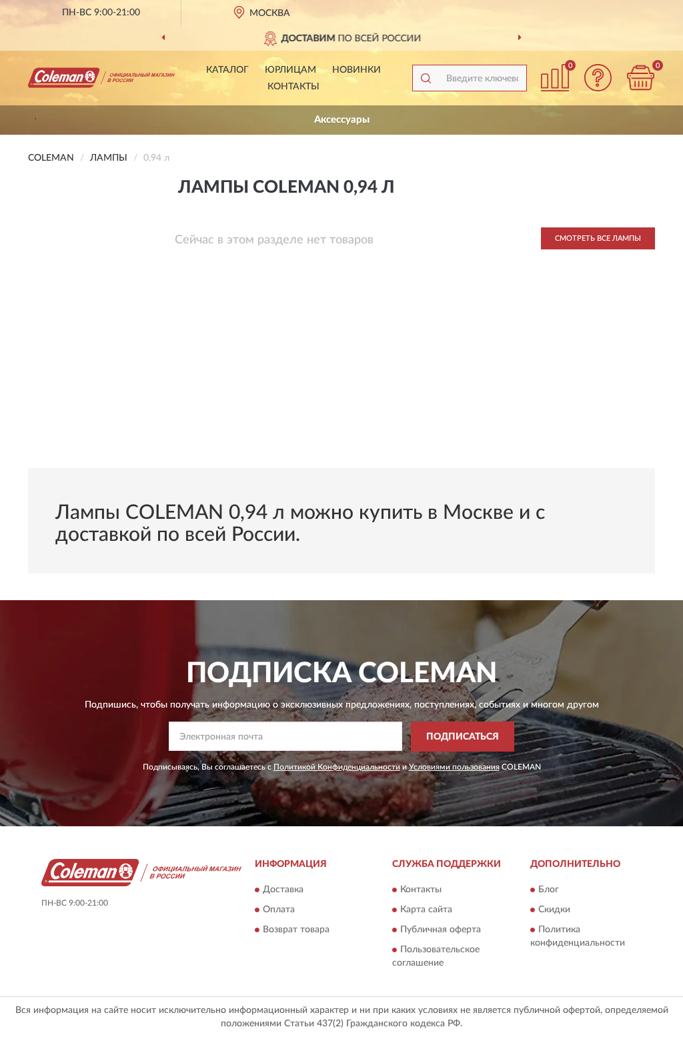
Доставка (283, 890)
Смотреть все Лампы (598, 238)
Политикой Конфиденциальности (336, 767)
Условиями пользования (454, 767)
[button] (597, 77)
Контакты (293, 86)
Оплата (279, 910)
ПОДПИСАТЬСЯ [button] (462, 737)
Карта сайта (426, 910)
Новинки (356, 70)
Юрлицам (290, 70)
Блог (548, 890)
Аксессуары (342, 120)
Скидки (554, 910)
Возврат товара (296, 930)
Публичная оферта (440, 930)
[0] (640, 77)
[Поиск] (425, 78)
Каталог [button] (227, 70)
